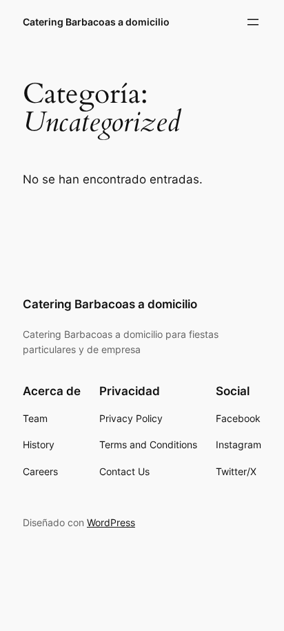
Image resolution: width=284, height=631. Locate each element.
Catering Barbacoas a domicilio (96, 22)
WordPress (111, 522)
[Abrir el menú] (253, 22)
